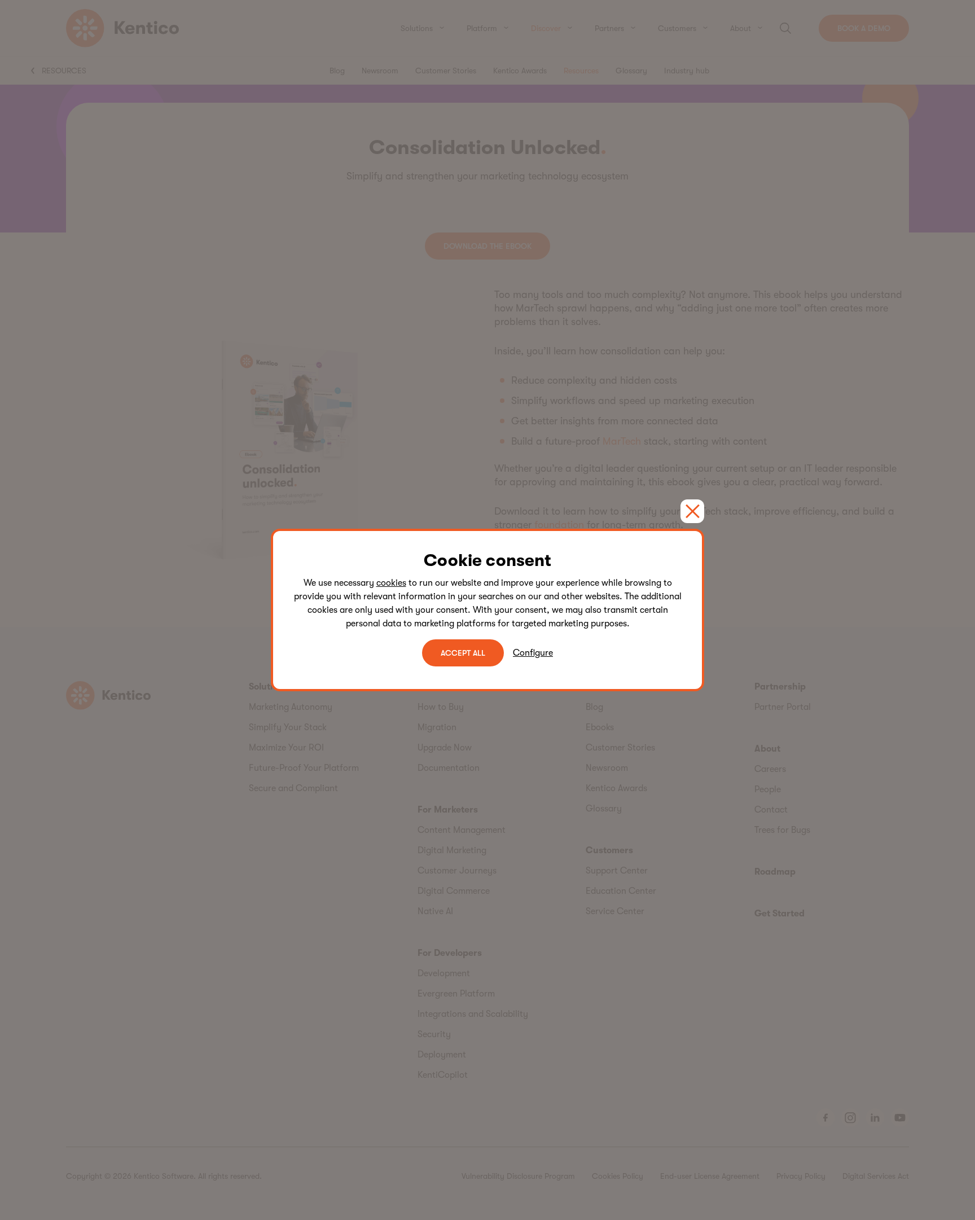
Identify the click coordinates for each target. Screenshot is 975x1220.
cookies (391, 583)
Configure (533, 653)
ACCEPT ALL (463, 652)
